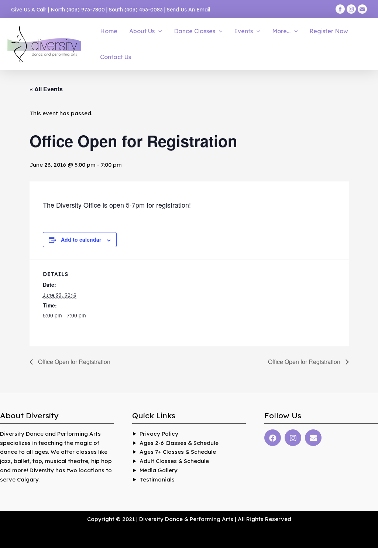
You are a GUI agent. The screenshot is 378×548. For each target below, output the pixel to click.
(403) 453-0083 (143, 9)
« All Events (46, 89)
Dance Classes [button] (194, 31)
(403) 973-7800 (85, 9)
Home (108, 31)
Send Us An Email (188, 9)
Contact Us (115, 57)
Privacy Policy (159, 433)
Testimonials (157, 479)
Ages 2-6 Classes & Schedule (179, 442)
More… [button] (281, 31)
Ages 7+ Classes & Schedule (178, 451)
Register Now (328, 31)
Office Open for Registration (73, 361)
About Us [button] (142, 31)
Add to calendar (81, 239)
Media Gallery (159, 470)
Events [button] (243, 31)
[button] (158, 31)
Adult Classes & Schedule (174, 460)
